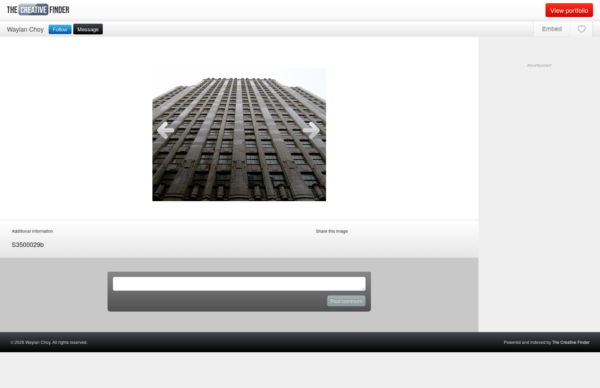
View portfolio (569, 10)
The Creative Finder (571, 342)
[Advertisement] (539, 111)
